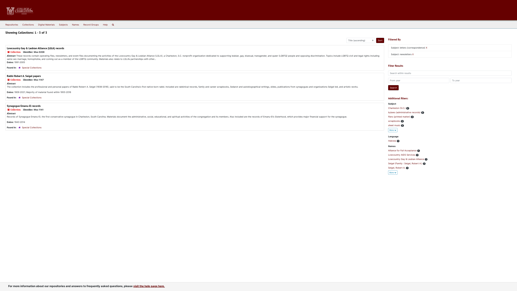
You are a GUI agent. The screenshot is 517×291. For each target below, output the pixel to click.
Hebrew (392, 140)
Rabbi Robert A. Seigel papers (24, 76)
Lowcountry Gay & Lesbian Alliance (406, 159)
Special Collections (31, 67)
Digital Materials (46, 24)
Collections (28, 24)
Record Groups (91, 24)
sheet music (394, 125)
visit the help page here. (149, 286)
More (391, 130)
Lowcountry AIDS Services (402, 154)
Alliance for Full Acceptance (402, 150)
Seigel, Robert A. (397, 167)
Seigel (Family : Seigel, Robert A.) (405, 163)
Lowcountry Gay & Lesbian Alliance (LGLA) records (35, 48)
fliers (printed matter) (399, 116)
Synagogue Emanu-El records (24, 106)
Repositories (11, 24)
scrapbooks (394, 121)
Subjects (63, 24)
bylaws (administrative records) (404, 112)
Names (75, 24)
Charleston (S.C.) (397, 108)
